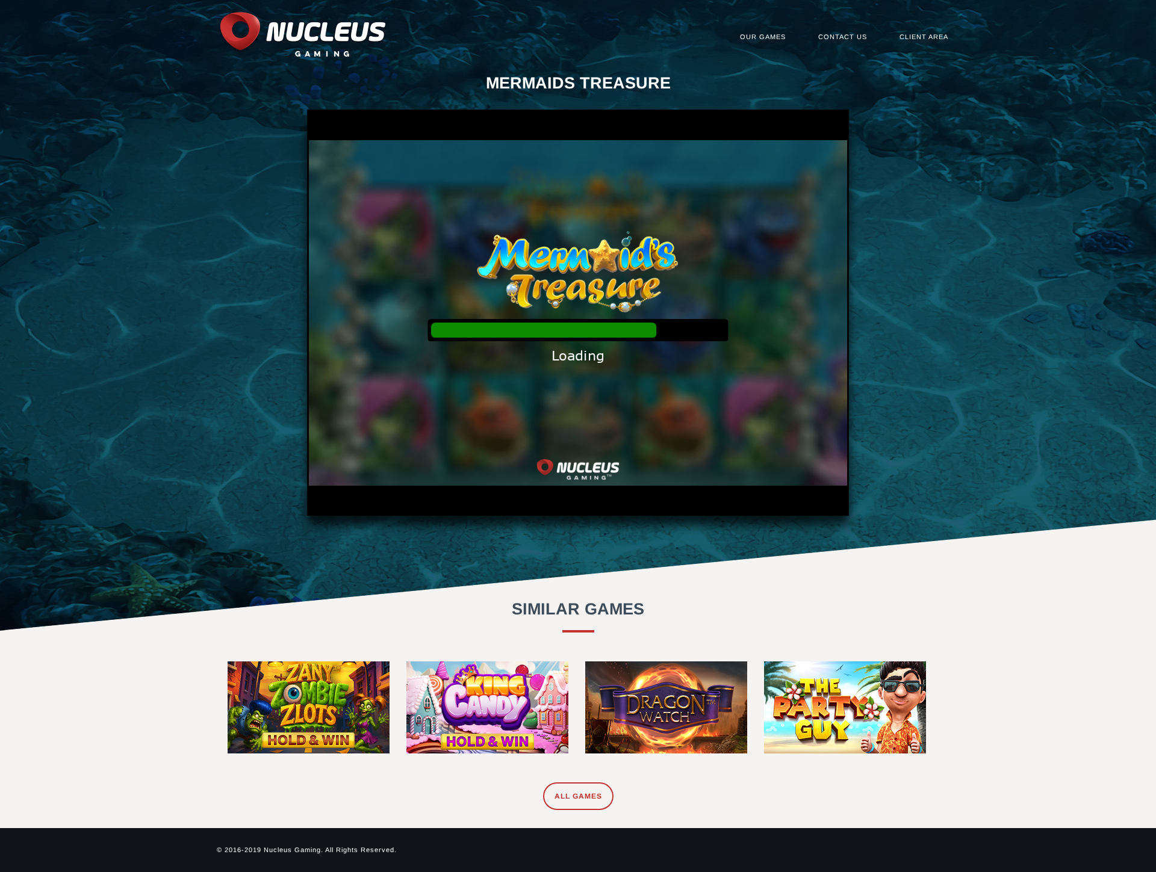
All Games (578, 796)
